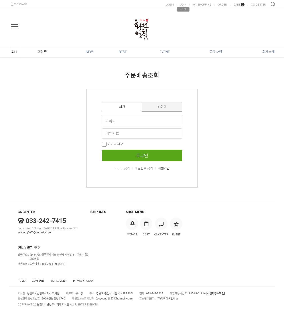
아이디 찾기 (122, 168)
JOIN (183, 4)
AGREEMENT (59, 280)
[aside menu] (14, 26)
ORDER (222, 4)
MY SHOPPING (202, 4)
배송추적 (60, 264)
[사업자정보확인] (215, 293)
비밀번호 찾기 (144, 168)
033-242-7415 (46, 221)
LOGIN (170, 4)
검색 (273, 4)
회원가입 (164, 168)
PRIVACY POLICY (83, 280)
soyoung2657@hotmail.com (34, 232)
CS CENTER (258, 4)
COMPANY (38, 280)
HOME (21, 280)
